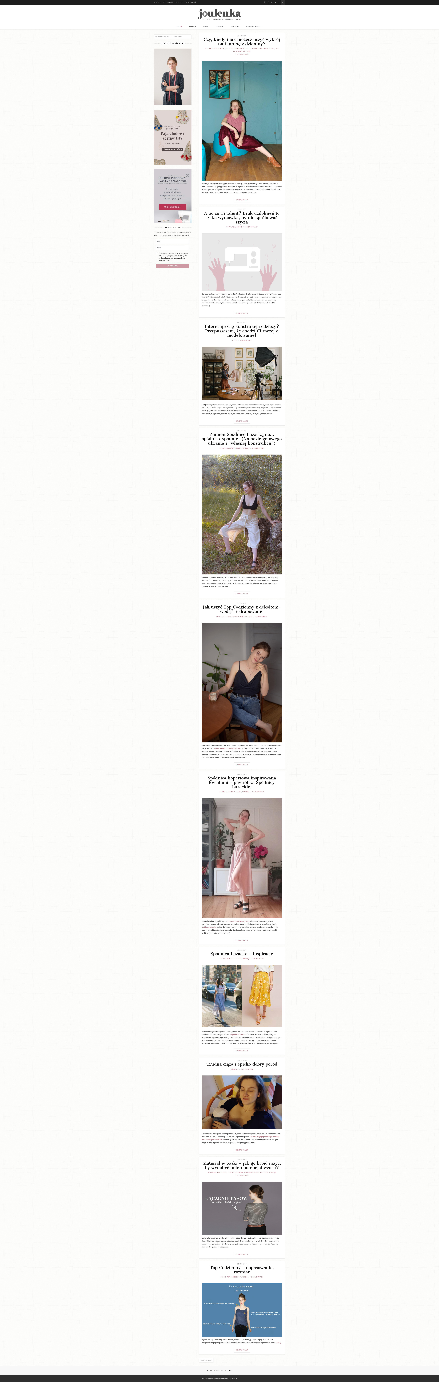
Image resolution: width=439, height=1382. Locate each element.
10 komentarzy (256, 1277)
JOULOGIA (234, 1069)
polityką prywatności (165, 260)
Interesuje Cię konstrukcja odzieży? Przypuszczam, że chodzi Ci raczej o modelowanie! (242, 331)
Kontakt (179, 2)
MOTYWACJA (231, 227)
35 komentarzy (251, 227)
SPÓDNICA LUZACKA (242, 49)
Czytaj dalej (242, 200)
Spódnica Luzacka (209, 927)
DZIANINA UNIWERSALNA (214, 49)
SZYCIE (271, 49)
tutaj (279, 1343)
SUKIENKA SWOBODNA (259, 49)
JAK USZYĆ (229, 49)
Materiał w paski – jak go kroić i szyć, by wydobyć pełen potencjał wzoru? (242, 1165)
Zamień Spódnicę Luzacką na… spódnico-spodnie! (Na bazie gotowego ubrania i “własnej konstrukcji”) (242, 439)
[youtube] (272, 2)
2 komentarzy (247, 1069)
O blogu (157, 2)
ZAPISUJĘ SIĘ (173, 266)
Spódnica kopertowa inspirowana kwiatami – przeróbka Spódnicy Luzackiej (242, 782)
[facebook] (268, 2)
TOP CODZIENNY (238, 616)
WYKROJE (192, 27)
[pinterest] (279, 2)
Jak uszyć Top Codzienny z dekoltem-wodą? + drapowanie (242, 609)
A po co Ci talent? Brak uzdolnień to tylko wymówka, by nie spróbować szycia (242, 218)
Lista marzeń (190, 2)
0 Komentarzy (243, 54)
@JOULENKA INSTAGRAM (219, 1370)
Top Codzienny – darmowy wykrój (226, 748)
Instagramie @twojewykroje (238, 921)
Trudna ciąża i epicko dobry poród (241, 1064)
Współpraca (168, 2)
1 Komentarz (258, 959)
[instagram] (264, 2)
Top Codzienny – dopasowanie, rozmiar (242, 1270)
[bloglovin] (275, 2)
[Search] (283, 2)
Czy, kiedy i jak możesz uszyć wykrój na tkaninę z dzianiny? (242, 41)
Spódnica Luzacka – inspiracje (241, 953)
